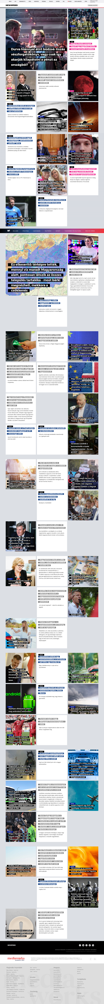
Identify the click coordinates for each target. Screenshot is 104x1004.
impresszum (87, 949)
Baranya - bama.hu (11, 972)
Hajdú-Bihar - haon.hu (12, 985)
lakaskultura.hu (57, 974)
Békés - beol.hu (10, 974)
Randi (70, 1)
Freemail (44, 1)
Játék (86, 1)
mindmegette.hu (58, 981)
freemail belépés (92, 5)
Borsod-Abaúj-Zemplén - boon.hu (15, 976)
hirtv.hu (32, 983)
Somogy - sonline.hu (11, 995)
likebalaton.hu (57, 978)
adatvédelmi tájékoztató (60, 949)
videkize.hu (56, 989)
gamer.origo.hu (57, 976)
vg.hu (31, 994)
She (63, 1)
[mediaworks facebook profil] (90, 959)
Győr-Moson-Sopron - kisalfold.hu (15, 983)
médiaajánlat (93, 949)
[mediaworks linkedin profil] (94, 959)
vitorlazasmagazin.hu (59, 987)
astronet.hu (56, 970)
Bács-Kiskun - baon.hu (12, 970)
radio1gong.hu (81, 996)
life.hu (78, 971)
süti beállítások (81, 949)
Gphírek (58, 1)
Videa (30, 1)
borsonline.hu (57, 999)
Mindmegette (22, 1)
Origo (10, 1)
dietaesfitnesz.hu (58, 985)
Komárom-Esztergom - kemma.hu (15, 991)
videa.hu (79, 985)
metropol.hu (80, 969)
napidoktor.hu (57, 979)
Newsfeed (36, 1)
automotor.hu (57, 972)
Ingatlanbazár (78, 1)
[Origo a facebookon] (80, 945)
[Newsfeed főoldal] (12, 945)
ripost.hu (79, 967)
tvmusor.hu (56, 991)
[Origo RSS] (93, 945)
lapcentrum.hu (81, 987)
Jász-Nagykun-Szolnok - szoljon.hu (15, 989)
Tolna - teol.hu (10, 999)
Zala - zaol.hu (33, 971)
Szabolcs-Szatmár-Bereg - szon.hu (15, 997)
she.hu (79, 973)
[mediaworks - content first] (16, 959)
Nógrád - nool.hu (10, 993)
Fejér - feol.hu (10, 981)
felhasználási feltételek (71, 949)
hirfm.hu (79, 997)
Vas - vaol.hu (33, 967)
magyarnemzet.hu (34, 979)
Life (15, 1)
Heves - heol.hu (10, 987)
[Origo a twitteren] (83, 945)
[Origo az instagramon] (86, 945)
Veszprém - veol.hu (35, 969)
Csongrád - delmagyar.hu (13, 978)
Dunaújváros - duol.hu (12, 979)
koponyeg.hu (80, 983)
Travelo (51, 1)
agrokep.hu (33, 996)
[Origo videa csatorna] (90, 945)
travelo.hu (56, 983)
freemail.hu (80, 981)
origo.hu (32, 985)
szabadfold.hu (33, 981)
